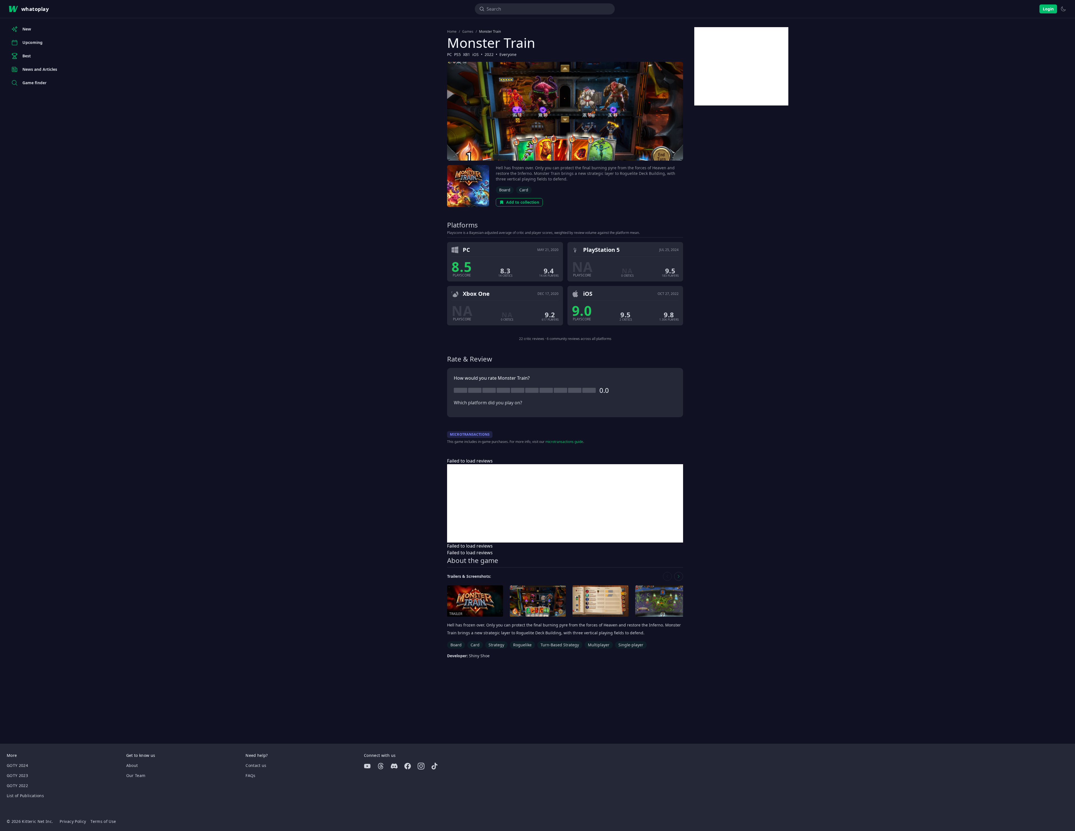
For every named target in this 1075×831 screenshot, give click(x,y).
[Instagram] (421, 766)
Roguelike (522, 644)
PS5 (457, 54)
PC (449, 54)
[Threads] (380, 766)
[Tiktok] (434, 766)
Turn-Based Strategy (560, 644)
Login (1048, 8)
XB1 (466, 54)
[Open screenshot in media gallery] (538, 601)
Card (523, 190)
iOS (475, 54)
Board (504, 190)
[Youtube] (367, 766)
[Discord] (394, 766)
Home (452, 31)
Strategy (496, 644)
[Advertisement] (565, 503)
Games (467, 31)
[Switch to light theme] (1063, 9)
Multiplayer (598, 644)
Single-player (630, 644)
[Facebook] (407, 766)
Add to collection (522, 202)
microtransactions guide (564, 441)
